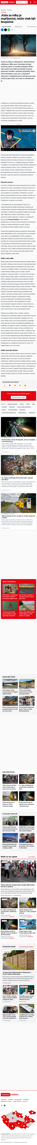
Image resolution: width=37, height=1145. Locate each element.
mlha (33, 404)
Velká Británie (22, 412)
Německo (12, 407)
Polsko (4, 409)
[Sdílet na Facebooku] (2, 29)
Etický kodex (18, 1099)
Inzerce (25, 1101)
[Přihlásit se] (30, 2)
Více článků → (32, 856)
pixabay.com (16, 58)
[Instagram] (4, 1105)
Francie (22, 404)
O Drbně (10, 1099)
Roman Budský (13, 409)
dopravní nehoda (12, 404)
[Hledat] (26, 2)
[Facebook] (2, 1105)
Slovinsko (22, 409)
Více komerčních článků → (26, 946)
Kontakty (26, 1099)
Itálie (28, 404)
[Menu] (34, 2)
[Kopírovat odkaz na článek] (12, 29)
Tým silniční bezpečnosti (9, 412)
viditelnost (32, 412)
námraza (4, 407)
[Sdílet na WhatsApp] (8, 29)
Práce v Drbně (17, 1101)
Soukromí (4, 1099)
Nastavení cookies (6, 1101)
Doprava (9, 10)
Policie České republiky (24, 407)
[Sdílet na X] (5, 29)
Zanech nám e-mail (18, 397)
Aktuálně (3, 10)
